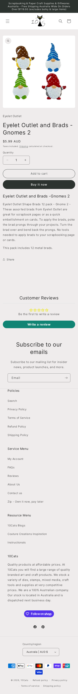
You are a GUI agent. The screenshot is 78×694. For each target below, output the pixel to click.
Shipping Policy (18, 435)
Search (12, 400)
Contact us (15, 493)
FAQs (11, 467)
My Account (15, 458)
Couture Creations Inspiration (27, 533)
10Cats (24, 680)
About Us (14, 484)
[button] (7, 21)
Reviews (13, 475)
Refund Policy (17, 426)
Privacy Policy (17, 409)
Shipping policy (52, 686)
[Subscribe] (66, 377)
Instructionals (17, 542)
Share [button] (10, 259)
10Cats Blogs (16, 525)
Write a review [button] (39, 324)
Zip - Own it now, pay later (25, 501)
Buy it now (39, 184)
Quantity (8, 152)
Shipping (23, 146)
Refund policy (40, 680)
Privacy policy (59, 680)
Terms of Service (19, 417)
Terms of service (30, 686)
